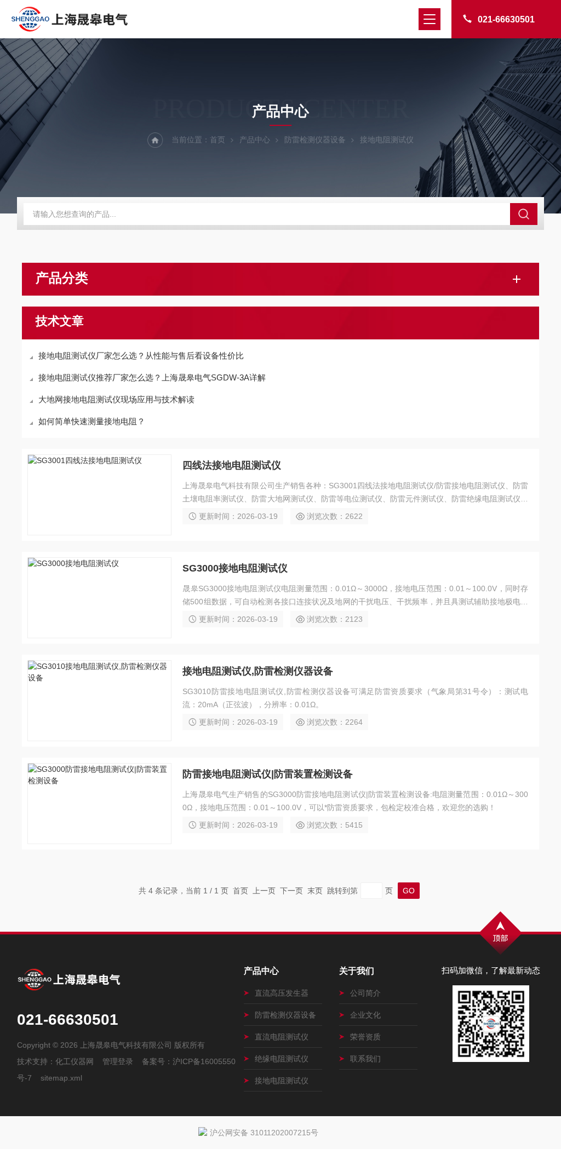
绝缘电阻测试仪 (281, 1058)
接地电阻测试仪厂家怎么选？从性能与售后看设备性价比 (141, 355)
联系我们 (365, 1058)
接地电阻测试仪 (281, 1080)
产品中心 (254, 139)
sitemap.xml (61, 1077)
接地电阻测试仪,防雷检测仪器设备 (257, 671)
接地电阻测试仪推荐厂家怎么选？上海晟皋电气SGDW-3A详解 (152, 377)
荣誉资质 (365, 1036)
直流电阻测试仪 (281, 1036)
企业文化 (365, 1015)
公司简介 (365, 993)
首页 (217, 139)
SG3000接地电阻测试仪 (235, 568)
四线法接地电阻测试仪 (231, 465)
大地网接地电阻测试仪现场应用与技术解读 (116, 399)
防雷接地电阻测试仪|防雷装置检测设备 (267, 774)
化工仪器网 (74, 1061)
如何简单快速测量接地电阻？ (91, 421)
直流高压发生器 (281, 993)
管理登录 (117, 1061)
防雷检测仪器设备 (315, 139)
